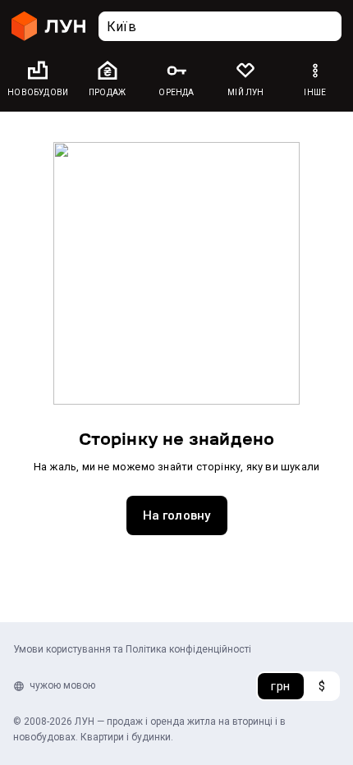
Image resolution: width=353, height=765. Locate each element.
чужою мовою (62, 685)
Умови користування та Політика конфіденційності (132, 649)
